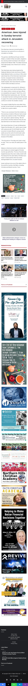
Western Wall (16, 198)
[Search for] (26, 7)
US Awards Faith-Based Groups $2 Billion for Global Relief (20, 274)
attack (12, 196)
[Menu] (2, 7)
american (8, 196)
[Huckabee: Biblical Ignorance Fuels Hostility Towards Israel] (21, 252)
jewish (22, 196)
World (11, 25)
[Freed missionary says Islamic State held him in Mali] (7, 252)
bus (15, 196)
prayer (12, 198)
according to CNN (18, 74)
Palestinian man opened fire (8, 51)
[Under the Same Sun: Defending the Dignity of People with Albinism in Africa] (7, 267)
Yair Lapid (3, 117)
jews (3, 198)
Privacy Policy (14, 643)
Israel (14, 25)
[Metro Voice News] (7, 6)
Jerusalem (15, 159)
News (7, 25)
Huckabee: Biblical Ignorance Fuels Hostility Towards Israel (21, 259)
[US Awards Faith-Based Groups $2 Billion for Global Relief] (21, 267)
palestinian (7, 198)
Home (4, 25)
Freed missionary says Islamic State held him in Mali (7, 259)
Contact (14, 642)
